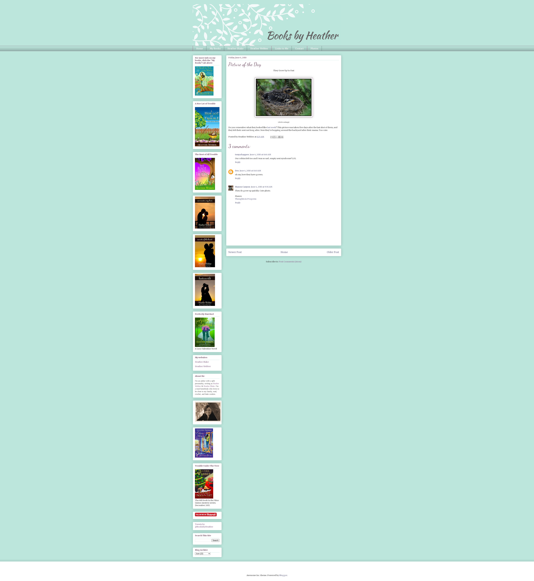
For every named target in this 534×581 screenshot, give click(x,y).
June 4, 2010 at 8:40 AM (250, 170)
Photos (314, 48)
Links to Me (281, 48)
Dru (237, 170)
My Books (215, 48)
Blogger (283, 575)
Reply (237, 162)
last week (271, 127)
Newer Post (235, 252)
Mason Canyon (242, 187)
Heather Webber (259, 48)
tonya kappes (242, 154)
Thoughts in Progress (245, 199)
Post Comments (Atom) (290, 261)
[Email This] (271, 137)
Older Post (333, 252)
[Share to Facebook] (279, 137)
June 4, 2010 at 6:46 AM (260, 154)
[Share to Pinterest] (282, 137)
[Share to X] (276, 137)
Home (199, 48)
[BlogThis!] (274, 137)
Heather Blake (235, 48)
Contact (299, 48)
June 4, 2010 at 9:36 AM (261, 187)
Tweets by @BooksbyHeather (204, 525)
